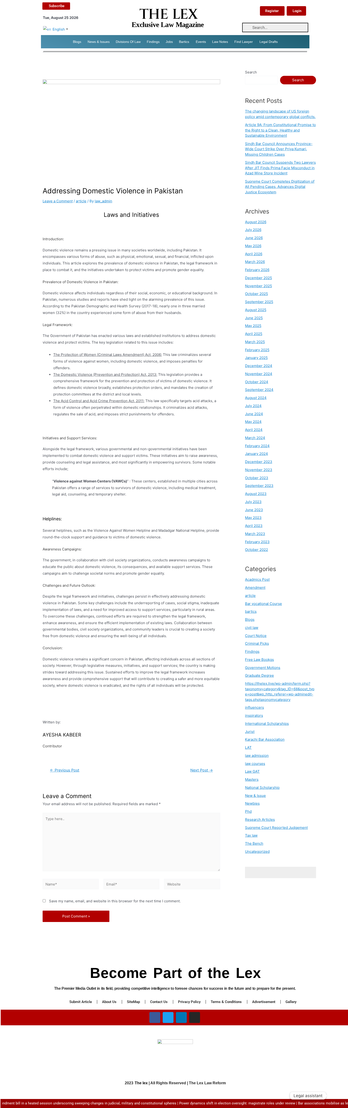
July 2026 (253, 229)
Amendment (255, 587)
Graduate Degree (259, 675)
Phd (248, 811)
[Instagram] (194, 1017)
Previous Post (64, 770)
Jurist (249, 731)
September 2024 (259, 389)
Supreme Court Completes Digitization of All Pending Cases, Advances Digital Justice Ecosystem (279, 186)
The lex (141, 1083)
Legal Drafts (268, 42)
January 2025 (256, 357)
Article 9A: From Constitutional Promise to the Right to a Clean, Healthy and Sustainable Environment (280, 130)
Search (251, 72)
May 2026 (253, 246)
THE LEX (168, 14)
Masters (252, 779)
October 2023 (256, 478)
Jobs (169, 42)
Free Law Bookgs (259, 659)
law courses (255, 763)
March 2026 (255, 261)
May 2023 (253, 517)
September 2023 (259, 485)
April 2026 (253, 254)
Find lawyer (243, 42)
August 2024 (256, 397)
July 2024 (253, 406)
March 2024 (255, 438)
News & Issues (99, 42)
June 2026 (254, 238)
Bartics (184, 42)
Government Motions (262, 667)
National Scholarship (262, 787)
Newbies (252, 803)
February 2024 (257, 446)
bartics (251, 611)
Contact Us (159, 1002)
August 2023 (256, 493)
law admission (257, 755)
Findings (153, 42)
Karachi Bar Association (265, 739)
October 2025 (256, 293)
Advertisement (263, 1002)
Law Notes (220, 42)
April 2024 (254, 429)
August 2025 (255, 310)
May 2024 (253, 421)
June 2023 (254, 510)
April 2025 (253, 333)
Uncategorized (257, 851)
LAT (248, 747)
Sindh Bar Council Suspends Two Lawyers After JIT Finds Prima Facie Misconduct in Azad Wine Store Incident (280, 167)
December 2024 (258, 365)
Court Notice (256, 635)
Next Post (201, 770)
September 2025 (259, 302)
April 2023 (254, 525)
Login (297, 11)
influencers (254, 707)
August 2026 (255, 222)
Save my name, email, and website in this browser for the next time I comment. (115, 901)
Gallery (291, 1002)
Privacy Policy (189, 1002)
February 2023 (257, 542)
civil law (251, 627)
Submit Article (80, 1002)
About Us (109, 1002)
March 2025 (255, 342)
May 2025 (253, 325)
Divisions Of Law (128, 42)
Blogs (77, 42)
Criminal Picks (257, 643)
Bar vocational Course (263, 603)
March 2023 (255, 533)
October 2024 (256, 382)
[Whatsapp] (334, 1095)
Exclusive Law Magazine (168, 24)
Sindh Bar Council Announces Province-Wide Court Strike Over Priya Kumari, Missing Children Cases (278, 149)
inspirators (254, 715)
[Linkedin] (181, 1017)
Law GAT (252, 771)
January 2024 (256, 453)
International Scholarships (267, 723)
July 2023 (253, 502)
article (81, 201)
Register (272, 11)
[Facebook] (154, 1017)
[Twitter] (168, 1017)
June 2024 (254, 414)
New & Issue (255, 795)
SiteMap (133, 1002)
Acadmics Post (257, 579)
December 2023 (258, 461)
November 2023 (258, 470)
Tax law (251, 835)
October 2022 (256, 549)
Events (201, 42)
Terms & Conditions (226, 1002)
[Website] (192, 885)
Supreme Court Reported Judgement (276, 827)
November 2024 (258, 374)
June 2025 (254, 318)
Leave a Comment (58, 201)
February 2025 (257, 350)
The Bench (254, 843)
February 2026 (257, 270)
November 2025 (258, 286)
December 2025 (258, 278)
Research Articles (260, 819)
